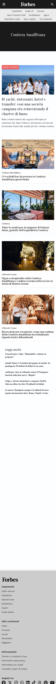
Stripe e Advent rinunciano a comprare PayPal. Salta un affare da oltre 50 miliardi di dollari (26, 382)
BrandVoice (7, 604)
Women (40, 11)
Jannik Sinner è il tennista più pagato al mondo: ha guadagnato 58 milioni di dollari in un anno (27, 364)
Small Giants (8, 612)
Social (5, 634)
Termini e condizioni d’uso (14, 656)
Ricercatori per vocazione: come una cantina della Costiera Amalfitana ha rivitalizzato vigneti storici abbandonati (28, 334)
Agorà (46, 15)
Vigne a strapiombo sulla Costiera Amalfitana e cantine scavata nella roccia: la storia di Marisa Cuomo (27, 281)
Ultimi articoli (8, 591)
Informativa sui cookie (12, 665)
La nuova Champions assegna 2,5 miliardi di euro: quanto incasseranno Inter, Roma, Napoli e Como (27, 391)
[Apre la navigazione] (4, 4)
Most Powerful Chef (16, 15)
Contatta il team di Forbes (14, 669)
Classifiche (17, 11)
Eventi (5, 608)
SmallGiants (34, 15)
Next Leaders (30, 19)
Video (4, 626)
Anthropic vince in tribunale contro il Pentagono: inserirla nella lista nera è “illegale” (26, 373)
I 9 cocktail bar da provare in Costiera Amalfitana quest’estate (23, 178)
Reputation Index (12, 19)
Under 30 (29, 11)
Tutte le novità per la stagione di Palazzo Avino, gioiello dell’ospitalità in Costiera (25, 229)
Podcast (6, 630)
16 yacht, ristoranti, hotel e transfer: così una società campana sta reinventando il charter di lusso (25, 106)
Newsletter (7, 638)
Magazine (6, 642)
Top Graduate (45, 19)
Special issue (8, 599)
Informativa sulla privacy (13, 660)
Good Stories (10, 67)
